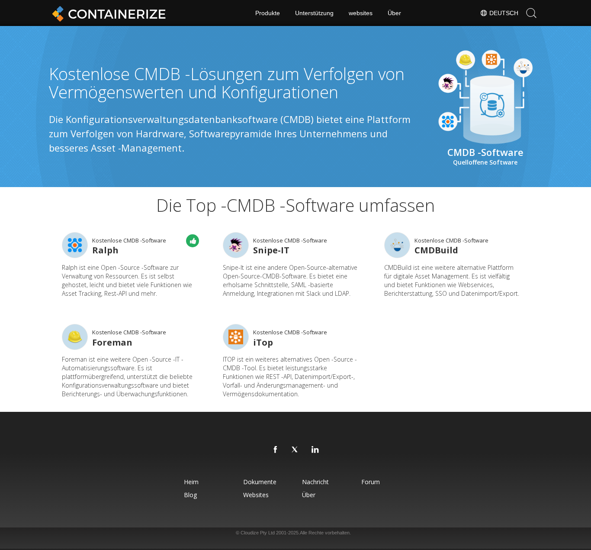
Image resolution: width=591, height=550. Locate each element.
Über (394, 13)
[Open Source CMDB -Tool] (236, 337)
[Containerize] (107, 13)
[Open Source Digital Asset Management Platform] (397, 245)
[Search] (531, 13)
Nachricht (315, 482)
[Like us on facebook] (275, 450)
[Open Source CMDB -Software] (236, 245)
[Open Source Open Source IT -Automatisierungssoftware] (75, 337)
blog (190, 495)
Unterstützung (314, 13)
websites (361, 13)
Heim (191, 482)
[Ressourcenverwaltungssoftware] (75, 245)
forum (370, 482)
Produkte (267, 13)
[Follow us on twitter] (295, 450)
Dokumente (259, 482)
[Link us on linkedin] (315, 450)
